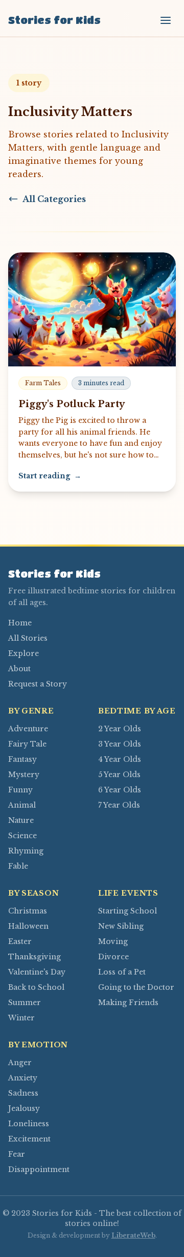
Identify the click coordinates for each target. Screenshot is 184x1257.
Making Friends (128, 1002)
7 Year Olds (119, 805)
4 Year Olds (119, 759)
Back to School (36, 987)
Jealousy (24, 1108)
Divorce (113, 956)
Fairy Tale (27, 744)
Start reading (49, 475)
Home (20, 622)
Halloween (28, 926)
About (19, 668)
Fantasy (22, 759)
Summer (24, 1002)
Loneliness (28, 1123)
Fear (16, 1154)
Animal (22, 805)
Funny (20, 789)
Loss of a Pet (122, 972)
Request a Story (37, 684)
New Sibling (121, 926)
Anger (20, 1062)
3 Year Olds (119, 744)
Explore (23, 653)
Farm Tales (43, 383)
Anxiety (22, 1077)
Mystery (23, 774)
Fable (18, 866)
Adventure (28, 728)
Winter (21, 1017)
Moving (113, 941)
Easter (20, 941)
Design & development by (91, 1235)
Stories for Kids (54, 20)
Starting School (127, 911)
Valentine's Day (36, 972)
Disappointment (39, 1169)
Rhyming (25, 850)
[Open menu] (165, 20)
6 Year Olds (119, 789)
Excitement (29, 1139)
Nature (21, 820)
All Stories (28, 638)
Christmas (27, 911)
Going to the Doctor (136, 987)
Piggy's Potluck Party (71, 404)
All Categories (54, 199)
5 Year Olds (119, 774)
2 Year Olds (119, 728)
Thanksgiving (34, 956)
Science (22, 835)
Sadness (23, 1093)
